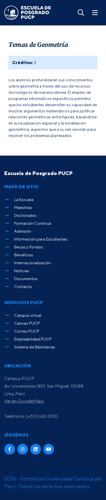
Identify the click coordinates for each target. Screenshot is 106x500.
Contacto (23, 286)
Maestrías (23, 207)
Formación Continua (32, 223)
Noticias (21, 270)
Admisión (22, 231)
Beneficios (23, 254)
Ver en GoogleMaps (24, 400)
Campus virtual (27, 315)
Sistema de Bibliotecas (34, 346)
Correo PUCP (26, 331)
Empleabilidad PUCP (33, 339)
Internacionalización (32, 262)
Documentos (26, 278)
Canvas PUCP (27, 323)
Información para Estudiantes (40, 239)
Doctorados (25, 215)
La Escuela (23, 199)
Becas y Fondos (28, 246)
